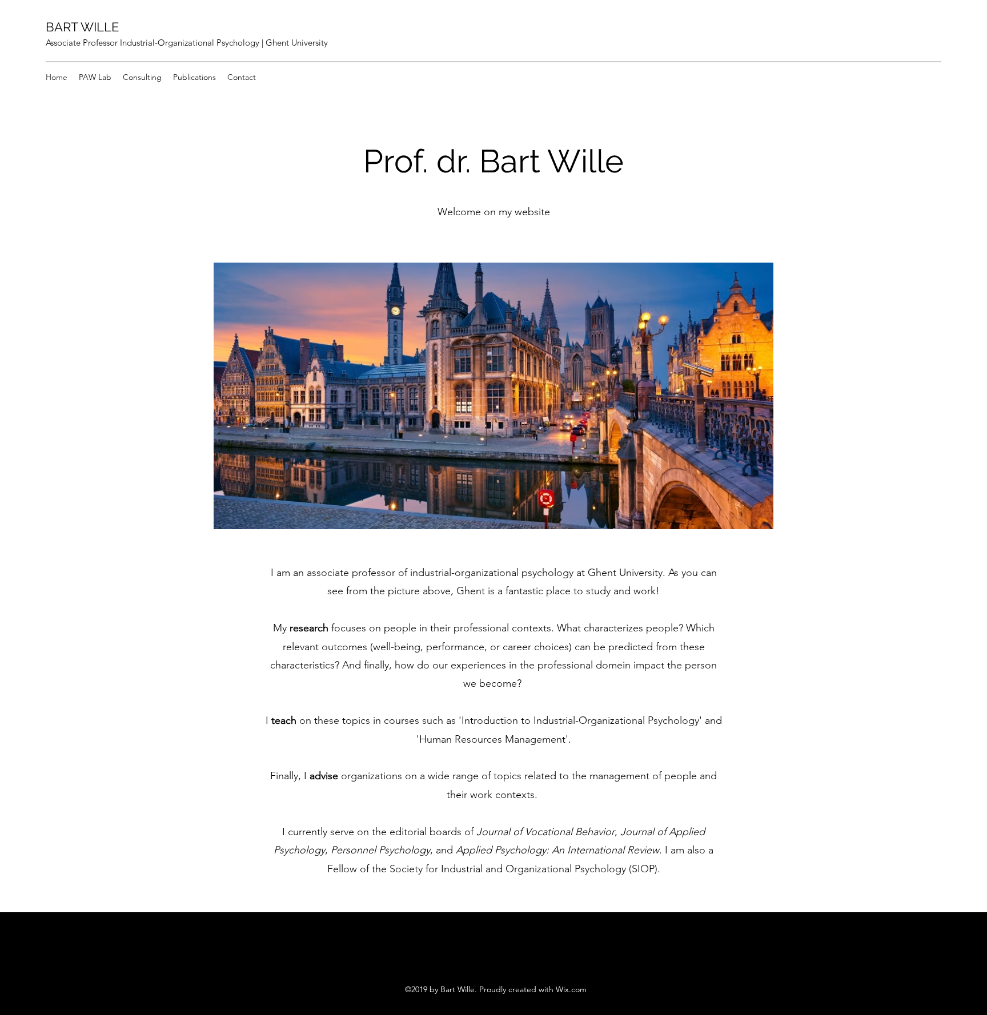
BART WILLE (82, 26)
